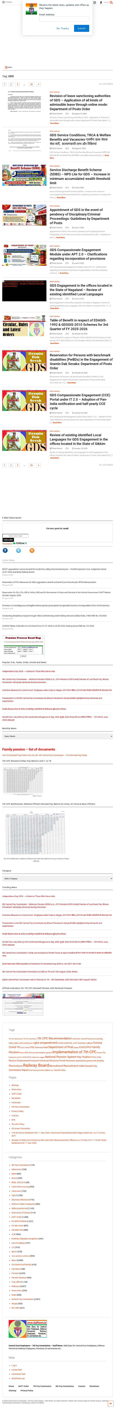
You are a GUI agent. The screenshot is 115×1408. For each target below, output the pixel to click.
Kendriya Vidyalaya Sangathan (25, 1239)
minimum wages (38, 1057)
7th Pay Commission (20, 1107)
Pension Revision (19, 1277)
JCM (14, 1234)
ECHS (82, 1047)
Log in (14, 1365)
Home (11, 1386)
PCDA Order (96, 1057)
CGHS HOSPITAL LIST (67, 1043)
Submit (82, 28)
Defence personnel (19, 1208)
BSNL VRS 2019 (18, 1182)
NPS (13, 1120)
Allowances (16, 1169)
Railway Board (36, 1065)
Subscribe (8, 540)
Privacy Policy (18, 1111)
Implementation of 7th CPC (74, 1052)
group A (49, 1053)
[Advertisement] (57, 43)
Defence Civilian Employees (23, 1204)
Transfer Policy (60, 1070)
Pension (15, 1273)
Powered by (7, 544)
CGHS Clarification (26, 1043)
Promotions (16, 1065)
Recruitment (56, 1065)
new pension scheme (21, 1256)
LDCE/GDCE (26, 1057)
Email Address (46, 14)
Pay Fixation (84, 1056)
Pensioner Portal (57, 1060)
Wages (14, 1303)
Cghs (14, 1195)
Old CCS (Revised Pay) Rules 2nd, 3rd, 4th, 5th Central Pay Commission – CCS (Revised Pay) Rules (44, 755)
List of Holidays (18, 1243)
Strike (47, 1070)
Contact (15, 1115)
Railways (15, 1286)
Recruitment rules (74, 1065)
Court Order (24, 1047)
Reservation (17, 1290)
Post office (55, 92)
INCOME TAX (17, 1230)
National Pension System (61, 1057)
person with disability (95, 1061)
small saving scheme (37, 1070)
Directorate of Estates (21, 1213)
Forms (21, 1053)
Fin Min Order (17, 1226)
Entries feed (17, 1370)
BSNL (78, 1039)
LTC (13, 1247)
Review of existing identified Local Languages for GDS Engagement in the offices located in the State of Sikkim (79, 439)
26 (31, 84)
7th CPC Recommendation (54, 1038)
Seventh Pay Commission (23, 1299)
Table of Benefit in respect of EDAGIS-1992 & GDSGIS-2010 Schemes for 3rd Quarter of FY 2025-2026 (79, 324)
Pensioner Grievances (39, 1060)
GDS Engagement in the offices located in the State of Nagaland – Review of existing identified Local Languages (81, 290)
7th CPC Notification (16, 1039)
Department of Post (61, 1047)
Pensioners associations (76, 1060)
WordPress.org (18, 1378)
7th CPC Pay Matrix (30, 1039)
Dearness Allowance (20, 1200)
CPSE (31, 1047)
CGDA (16, 1043)
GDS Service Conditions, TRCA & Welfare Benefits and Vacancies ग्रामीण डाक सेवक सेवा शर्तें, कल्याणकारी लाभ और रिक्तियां (80, 139)
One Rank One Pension (21, 1264)
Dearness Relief (41, 1047)
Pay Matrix (16, 1269)
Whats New (16, 1089)
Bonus (14, 1178)
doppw (76, 1047)
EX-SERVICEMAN (19, 1221)
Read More (54, 123)
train (51, 1070)
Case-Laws (16, 1191)
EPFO (88, 1047)
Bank (14, 1174)
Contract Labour (85, 1043)
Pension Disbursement (19, 1060)
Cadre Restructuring (20, 1187)
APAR (74, 1039)
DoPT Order (17, 1094)
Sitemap (15, 1085)
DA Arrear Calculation (21, 1128)
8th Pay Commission (20, 1165)
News (14, 1260)
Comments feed (18, 1374)
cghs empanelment (45, 1042)
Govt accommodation (37, 1053)
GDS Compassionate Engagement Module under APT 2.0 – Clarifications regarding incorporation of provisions (78, 254)
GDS (26, 1053)
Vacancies (16, 1102)
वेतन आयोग (15, 1308)
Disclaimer (16, 1098)
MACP (14, 1252)
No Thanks (63, 28)
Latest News (8, 560)
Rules (14, 1295)
